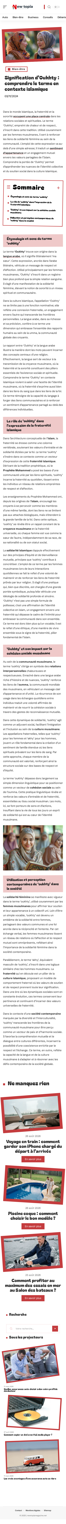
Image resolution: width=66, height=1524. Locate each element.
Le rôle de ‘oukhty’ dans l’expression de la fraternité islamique (31, 203)
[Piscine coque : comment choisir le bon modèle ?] (34, 1185)
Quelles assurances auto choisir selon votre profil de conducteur (31, 1390)
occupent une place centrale (31, 116)
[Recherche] (49, 7)
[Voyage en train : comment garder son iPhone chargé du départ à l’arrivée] (31, 1113)
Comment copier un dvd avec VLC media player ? (28, 1434)
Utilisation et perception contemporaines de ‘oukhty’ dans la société (32, 219)
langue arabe (11, 256)
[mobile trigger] (5, 7)
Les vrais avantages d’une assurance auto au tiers (30, 1478)
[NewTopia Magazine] (22, 7)
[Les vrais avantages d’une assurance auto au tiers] (32, 1456)
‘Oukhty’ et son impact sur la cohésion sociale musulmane (33, 211)
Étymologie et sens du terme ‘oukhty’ (29, 196)
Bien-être (18, 69)
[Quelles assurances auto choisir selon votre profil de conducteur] (31, 1363)
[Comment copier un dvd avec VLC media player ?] (34, 1412)
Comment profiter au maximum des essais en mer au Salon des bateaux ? (33, 1285)
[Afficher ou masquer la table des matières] (52, 188)
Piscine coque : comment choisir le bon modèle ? (33, 1215)
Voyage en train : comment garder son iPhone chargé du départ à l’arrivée (33, 1146)
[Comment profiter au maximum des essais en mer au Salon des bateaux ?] (32, 1252)
